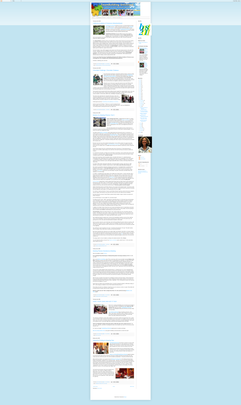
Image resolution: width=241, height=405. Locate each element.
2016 (140, 88)
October (141, 101)
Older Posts (132, 386)
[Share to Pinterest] (118, 63)
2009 (140, 99)
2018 (140, 85)
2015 (140, 90)
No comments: (107, 63)
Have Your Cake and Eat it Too (99, 330)
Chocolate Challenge (112, 76)
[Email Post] (111, 63)
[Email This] (113, 63)
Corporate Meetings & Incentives (113, 144)
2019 (140, 84)
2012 (140, 94)
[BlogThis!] (114, 63)
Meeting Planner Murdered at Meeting (104, 251)
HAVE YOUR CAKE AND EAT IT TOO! (105, 301)
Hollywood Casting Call (116, 359)
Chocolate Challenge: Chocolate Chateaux (106, 70)
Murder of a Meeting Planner (100, 245)
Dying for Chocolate (142, 48)
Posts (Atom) (100, 388)
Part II (106, 245)
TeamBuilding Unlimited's (127, 307)
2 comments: (108, 109)
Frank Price (142, 157)
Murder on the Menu (117, 17)
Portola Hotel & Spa (114, 134)
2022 (140, 81)
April (141, 126)
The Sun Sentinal (96, 181)
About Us (109, 17)
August (141, 104)
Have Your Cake (98, 335)
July (141, 106)
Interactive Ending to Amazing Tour (103, 340)
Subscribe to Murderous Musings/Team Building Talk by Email (143, 172)
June (141, 123)
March (141, 127)
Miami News (100, 170)
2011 (140, 96)
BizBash (105, 253)
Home (93, 17)
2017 (140, 87)
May (141, 124)
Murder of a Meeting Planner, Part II (103, 115)
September (142, 103)
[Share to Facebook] (117, 63)
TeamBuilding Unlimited (100, 17)
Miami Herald (111, 177)
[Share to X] (116, 63)
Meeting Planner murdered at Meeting (101, 296)
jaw (122, 233)
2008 (140, 132)
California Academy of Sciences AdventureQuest (107, 23)
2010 (140, 97)
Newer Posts (95, 386)
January (141, 130)
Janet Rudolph (142, 158)
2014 (140, 91)
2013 (140, 93)
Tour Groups (105, 383)
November (142, 100)
